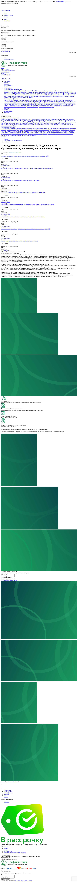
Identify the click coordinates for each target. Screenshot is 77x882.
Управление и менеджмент (39, 96)
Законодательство (8, 85)
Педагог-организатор (9, 94)
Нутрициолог (17, 93)
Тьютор (30, 96)
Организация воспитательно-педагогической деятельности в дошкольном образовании (23, 192)
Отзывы (6, 17)
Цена (20, 152)
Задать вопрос (13, 859)
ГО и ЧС (34, 90)
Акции (5, 14)
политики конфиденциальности (9, 580)
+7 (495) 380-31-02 (5, 51)
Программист (54, 94)
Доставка (6, 848)
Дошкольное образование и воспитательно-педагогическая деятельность (19, 241)
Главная (6, 82)
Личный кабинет (5, 72)
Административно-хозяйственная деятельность (16, 100)
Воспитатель (28, 90)
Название (11, 152)
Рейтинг (16, 152)
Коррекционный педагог (22, 101)
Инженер (62, 90)
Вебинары (6, 108)
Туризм (26, 96)
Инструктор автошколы (10, 101)
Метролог (67, 92)
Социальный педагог (20, 105)
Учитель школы (22, 107)
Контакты (6, 112)
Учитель (61, 96)
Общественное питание (28, 93)
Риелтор (65, 94)
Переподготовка (5, 69)
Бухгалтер (22, 90)
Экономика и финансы (23, 97)
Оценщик (52, 93)
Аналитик (6, 90)
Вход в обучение (8, 111)
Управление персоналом (52, 96)
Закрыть (3, 27)
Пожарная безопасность (30, 94)
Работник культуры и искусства (66, 132)
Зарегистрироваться (9, 59)
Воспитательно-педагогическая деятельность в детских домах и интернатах (20, 180)
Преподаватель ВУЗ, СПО (43, 94)
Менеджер (56, 92)
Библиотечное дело (14, 90)
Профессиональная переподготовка (13, 89)
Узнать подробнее (5, 165)
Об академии (7, 81)
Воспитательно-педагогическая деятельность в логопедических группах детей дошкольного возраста (27, 168)
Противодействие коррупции (62, 104)
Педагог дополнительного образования (65, 93)
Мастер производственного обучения (38, 92)
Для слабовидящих (5, 10)
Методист (61, 92)
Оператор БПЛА (38, 93)
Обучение (6, 802)
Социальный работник (14, 96)
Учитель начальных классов (11, 107)
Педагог (41, 103)
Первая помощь (17, 104)
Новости (6, 86)
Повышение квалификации (8, 70)
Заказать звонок (5, 859)
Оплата (5, 12)
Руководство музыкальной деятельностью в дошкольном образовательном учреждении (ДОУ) (25, 156)
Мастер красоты (24, 92)
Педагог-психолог (19, 94)
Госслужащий (39, 90)
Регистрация (7, 20)
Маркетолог (17, 92)
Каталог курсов (8, 88)
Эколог (15, 97)
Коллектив (6, 84)
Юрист (31, 97)
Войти (5, 19)
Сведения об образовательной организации (15, 852)
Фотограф (10, 97)
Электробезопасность (44, 107)
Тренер (22, 96)
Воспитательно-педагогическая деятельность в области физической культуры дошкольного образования (27, 204)
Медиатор (50, 92)
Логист (11, 92)
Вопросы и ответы (8, 15)
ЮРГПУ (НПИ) (60, 1)
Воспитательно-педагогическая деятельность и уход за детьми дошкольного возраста (22, 216)
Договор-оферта (8, 851)
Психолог (60, 94)
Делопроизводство (48, 90)
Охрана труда (46, 93)
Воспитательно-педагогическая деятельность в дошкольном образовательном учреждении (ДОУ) (26, 229)
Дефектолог (57, 90)
